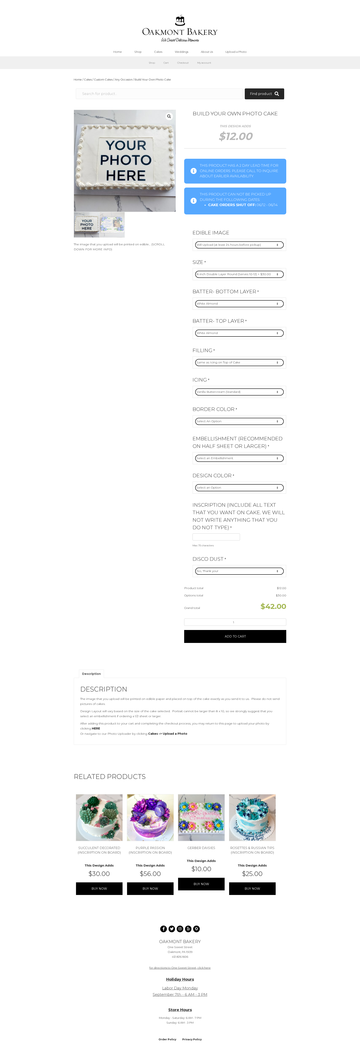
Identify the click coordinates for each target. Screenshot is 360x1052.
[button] (169, 116)
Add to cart (235, 636)
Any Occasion (123, 79)
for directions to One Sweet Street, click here (180, 967)
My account (204, 62)
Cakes (88, 79)
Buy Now (99, 889)
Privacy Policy (192, 1039)
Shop (152, 62)
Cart (166, 62)
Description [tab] (91, 674)
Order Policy (167, 1039)
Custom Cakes (103, 79)
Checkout (183, 62)
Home (78, 79)
